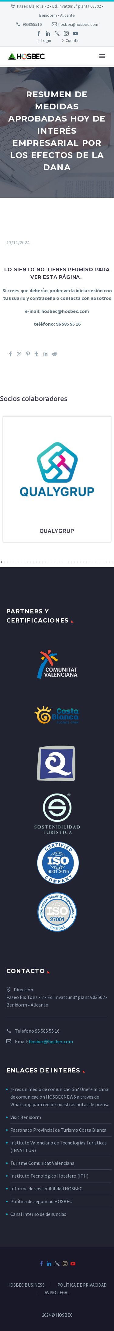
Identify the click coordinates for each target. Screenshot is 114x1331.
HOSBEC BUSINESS (26, 1285)
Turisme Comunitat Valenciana (42, 1163)
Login (46, 40)
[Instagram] (66, 33)
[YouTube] (75, 33)
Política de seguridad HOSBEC (41, 1201)
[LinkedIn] (48, 33)
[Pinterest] (28, 354)
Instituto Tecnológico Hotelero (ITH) (49, 1176)
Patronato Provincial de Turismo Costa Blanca (58, 1130)
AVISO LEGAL (57, 1293)
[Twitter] (57, 33)
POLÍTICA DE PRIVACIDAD (82, 1285)
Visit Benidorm (25, 1117)
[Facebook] (38, 33)
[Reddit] (54, 354)
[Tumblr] (36, 354)
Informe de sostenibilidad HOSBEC (46, 1188)
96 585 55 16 (47, 1031)
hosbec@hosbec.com (78, 24)
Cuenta (72, 40)
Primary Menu (102, 56)
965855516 (32, 24)
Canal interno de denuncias (38, 1214)
